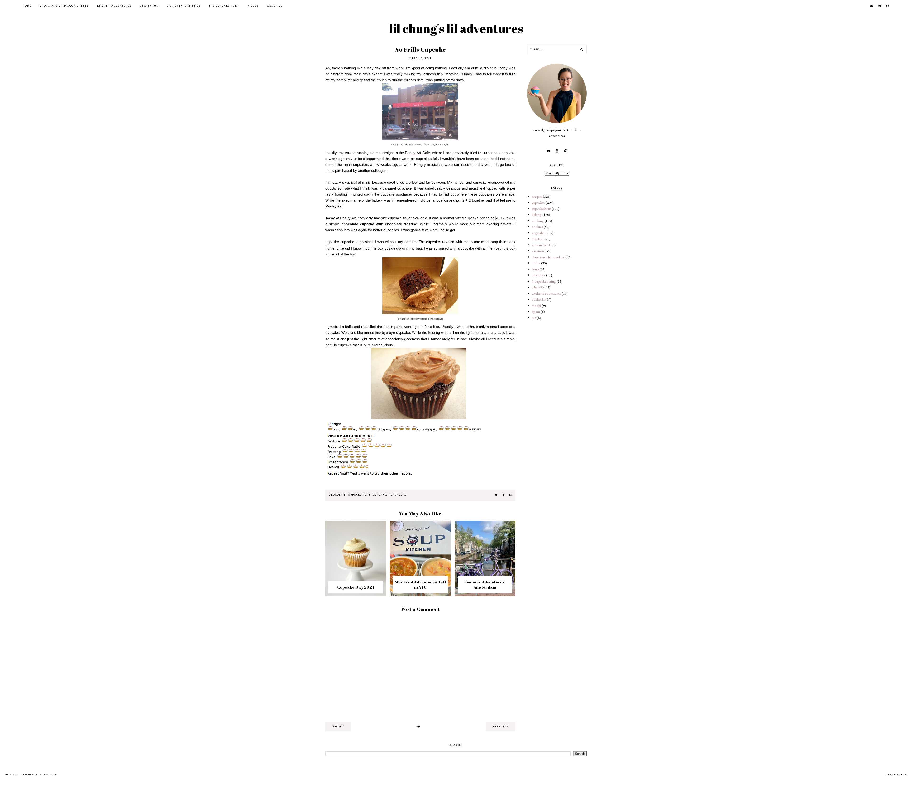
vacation (538, 251)
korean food (541, 245)
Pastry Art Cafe (417, 153)
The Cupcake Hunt (224, 6)
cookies (537, 226)
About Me (275, 6)
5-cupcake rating (544, 281)
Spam (536, 311)
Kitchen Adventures (114, 6)
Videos (253, 6)
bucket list (539, 299)
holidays (538, 238)
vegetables (539, 233)
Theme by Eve (896, 774)
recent (338, 726)
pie (534, 317)
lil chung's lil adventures (456, 28)
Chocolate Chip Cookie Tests (64, 6)
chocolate (337, 495)
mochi (536, 305)
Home (27, 6)
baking (537, 214)
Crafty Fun (149, 6)
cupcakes (380, 495)
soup (535, 269)
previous (500, 726)
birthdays (539, 275)
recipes (537, 196)
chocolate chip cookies (548, 257)
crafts (536, 263)
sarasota (398, 495)
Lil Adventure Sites (184, 6)
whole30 (538, 287)
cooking (538, 220)
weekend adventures (546, 293)
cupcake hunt (359, 495)
